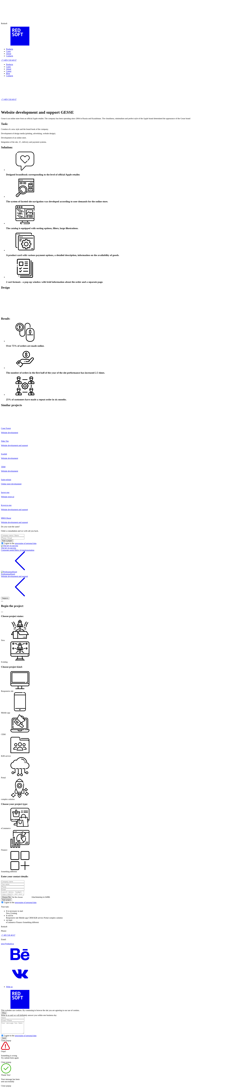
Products (9, 49)
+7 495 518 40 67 (8, 935)
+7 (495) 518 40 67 (9, 60)
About (8, 54)
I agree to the (20, 543)
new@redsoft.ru (7, 944)
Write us (9, 987)
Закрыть (5, 598)
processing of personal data (25, 543)
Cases (8, 51)
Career (8, 71)
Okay (4, 1013)
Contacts (9, 56)
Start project (6, 900)
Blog (8, 73)
